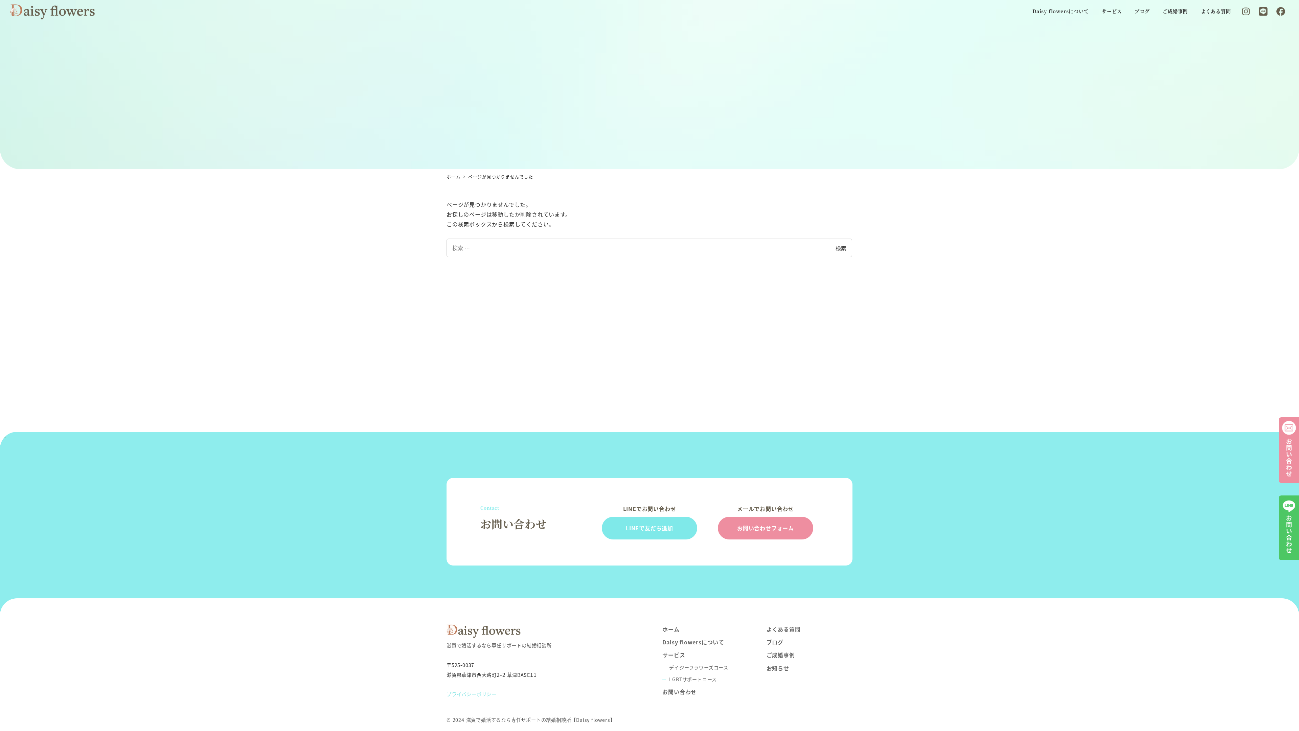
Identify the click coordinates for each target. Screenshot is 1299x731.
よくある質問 (784, 629)
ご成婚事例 (781, 655)
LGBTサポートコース (693, 679)
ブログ (775, 642)
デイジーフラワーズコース (698, 667)
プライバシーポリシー (472, 693)
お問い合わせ (679, 692)
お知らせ (778, 668)
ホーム (670, 629)
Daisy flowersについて (693, 642)
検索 (841, 248)
